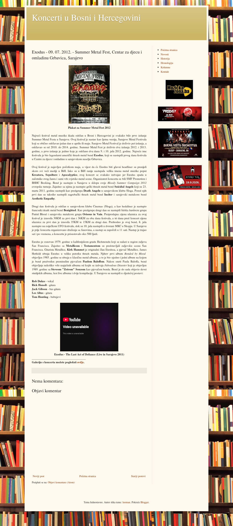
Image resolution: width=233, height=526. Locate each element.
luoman (126, 502)
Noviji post (38, 476)
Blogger (145, 502)
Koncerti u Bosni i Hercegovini (86, 17)
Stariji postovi (138, 476)
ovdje (80, 362)
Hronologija (167, 63)
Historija (165, 58)
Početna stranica (87, 476)
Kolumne (165, 67)
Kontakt (165, 71)
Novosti (165, 54)
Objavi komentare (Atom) (61, 482)
